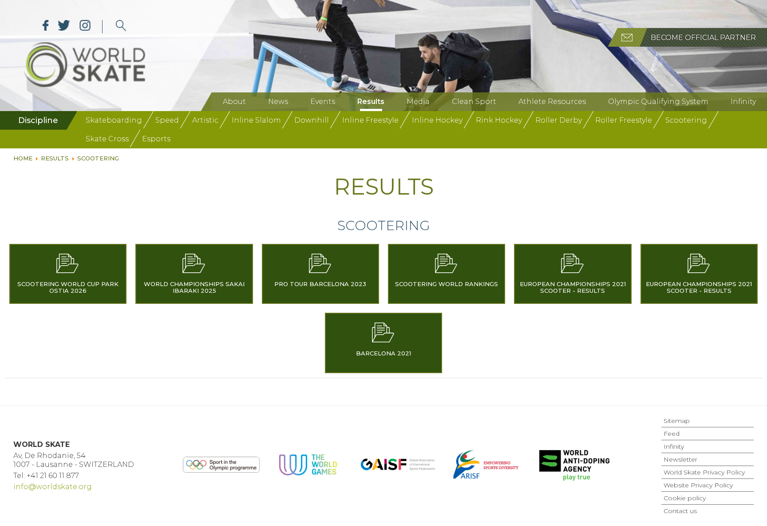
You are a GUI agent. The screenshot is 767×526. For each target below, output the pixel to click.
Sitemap (677, 421)
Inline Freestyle (370, 120)
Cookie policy (685, 498)
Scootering (686, 120)
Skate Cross (107, 139)
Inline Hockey (437, 120)
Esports (156, 139)
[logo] (120, 26)
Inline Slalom (256, 120)
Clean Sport (474, 101)
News (278, 101)
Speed (167, 120)
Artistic (205, 120)
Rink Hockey (499, 120)
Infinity (743, 101)
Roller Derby (558, 120)
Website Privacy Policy (698, 485)
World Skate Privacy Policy (704, 472)
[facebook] (45, 26)
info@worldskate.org (52, 486)
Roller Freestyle (623, 120)
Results (370, 101)
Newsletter (680, 459)
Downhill (311, 120)
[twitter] (64, 26)
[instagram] (85, 26)
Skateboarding (114, 120)
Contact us (680, 511)
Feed (672, 434)
